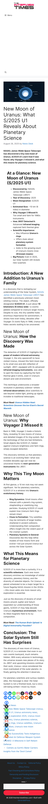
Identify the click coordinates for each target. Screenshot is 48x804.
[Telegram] (14, 697)
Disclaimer (17, 778)
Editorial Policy (35, 763)
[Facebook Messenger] (10, 697)
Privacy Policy (29, 778)
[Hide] (6, 740)
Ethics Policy (24, 767)
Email (24, 782)
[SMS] (18, 697)
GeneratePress (24, 800)
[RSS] (22, 697)
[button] (5, 72)
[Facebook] (5, 693)
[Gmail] (18, 693)
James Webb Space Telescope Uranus (25, 709)
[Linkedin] (10, 693)
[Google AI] (31, 697)
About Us (11, 763)
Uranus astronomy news (25, 712)
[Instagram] (26, 693)
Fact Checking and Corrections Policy (24, 770)
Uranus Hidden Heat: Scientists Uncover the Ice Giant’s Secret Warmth (23, 405)
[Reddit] (26, 697)
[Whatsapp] (14, 693)
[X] (39, 693)
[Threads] (22, 693)
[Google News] (5, 697)
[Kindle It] (31, 693)
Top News (11, 705)
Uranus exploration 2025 (15, 716)
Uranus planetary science (25, 719)
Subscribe (24, 792)
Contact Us (21, 763)
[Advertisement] (24, 44)
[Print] (35, 693)
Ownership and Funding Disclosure (24, 774)
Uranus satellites (24, 723)
